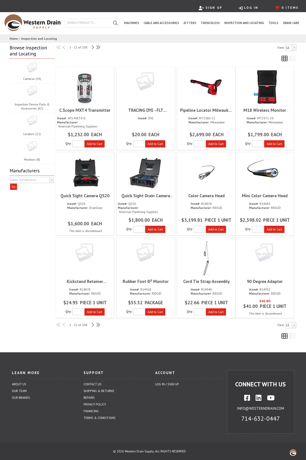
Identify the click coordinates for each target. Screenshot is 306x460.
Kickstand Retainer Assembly (85, 281)
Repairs (89, 398)
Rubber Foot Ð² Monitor (146, 281)
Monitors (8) (32, 160)
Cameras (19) (32, 79)
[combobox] (88, 23)
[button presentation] (52, 180)
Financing (91, 411)
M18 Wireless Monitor (265, 110)
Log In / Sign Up (167, 384)
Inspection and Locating (39, 39)
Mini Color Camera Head (265, 195)
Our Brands (21, 398)
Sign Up (214, 8)
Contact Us (92, 384)
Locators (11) (32, 134)
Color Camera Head (206, 195)
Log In (251, 8)
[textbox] (89, 23)
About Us (19, 384)
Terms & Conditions (100, 418)
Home (14, 39)
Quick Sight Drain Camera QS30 (145, 195)
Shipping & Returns (99, 391)
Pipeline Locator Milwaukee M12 (206, 110)
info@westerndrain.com (260, 408)
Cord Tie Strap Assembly (206, 281)
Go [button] (13, 187)
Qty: (68, 143)
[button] (115, 23)
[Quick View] (85, 87)
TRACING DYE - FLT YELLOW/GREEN (145, 110)
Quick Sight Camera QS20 (85, 195)
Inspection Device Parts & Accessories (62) (32, 106)
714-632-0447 (260, 418)
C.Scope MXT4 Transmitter (84, 110)
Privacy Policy (95, 404)
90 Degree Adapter (265, 281)
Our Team (19, 391)
